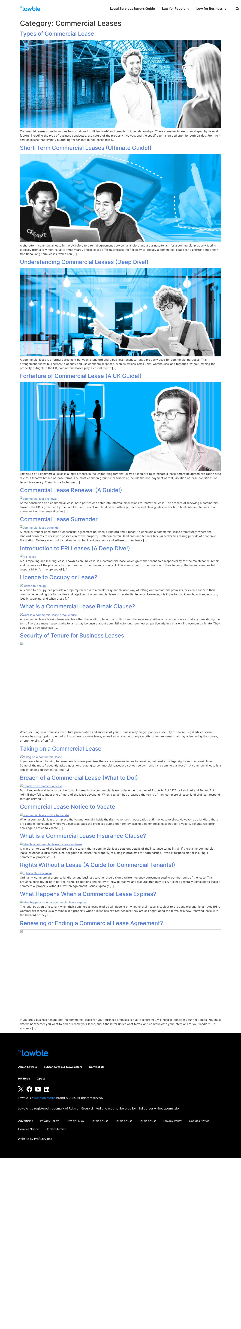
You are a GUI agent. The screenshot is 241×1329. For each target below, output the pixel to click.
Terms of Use (99, 1121)
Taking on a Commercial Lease (60, 748)
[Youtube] (38, 1089)
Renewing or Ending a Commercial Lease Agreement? (91, 923)
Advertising (25, 1121)
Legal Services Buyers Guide (132, 8)
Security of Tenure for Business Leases (72, 635)
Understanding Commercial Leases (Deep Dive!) (84, 261)
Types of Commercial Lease (57, 33)
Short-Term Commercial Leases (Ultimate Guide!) (86, 147)
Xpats (41, 1078)
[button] (237, 8)
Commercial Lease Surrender (59, 519)
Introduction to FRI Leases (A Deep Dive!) (75, 548)
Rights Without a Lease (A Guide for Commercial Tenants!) (97, 864)
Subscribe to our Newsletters (63, 1067)
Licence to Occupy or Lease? (58, 577)
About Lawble (27, 1067)
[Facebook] (29, 1089)
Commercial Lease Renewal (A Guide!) (71, 490)
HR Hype (24, 1078)
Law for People (173, 8)
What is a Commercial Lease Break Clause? (77, 606)
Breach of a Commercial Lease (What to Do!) (79, 777)
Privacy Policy (49, 1121)
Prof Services (43, 1138)
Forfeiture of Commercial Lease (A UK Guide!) (81, 375)
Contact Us (96, 1067)
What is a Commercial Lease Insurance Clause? (83, 835)
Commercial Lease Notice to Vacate (67, 806)
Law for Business (209, 8)
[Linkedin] (47, 1089)
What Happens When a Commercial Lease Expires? (88, 894)
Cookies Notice (199, 1121)
